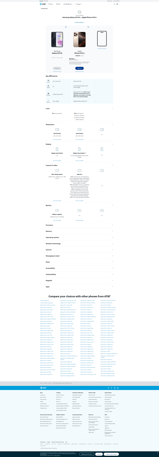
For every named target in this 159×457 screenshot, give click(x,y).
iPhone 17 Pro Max (60, 395)
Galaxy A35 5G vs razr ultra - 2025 (67, 316)
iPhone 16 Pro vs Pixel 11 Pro (86, 305)
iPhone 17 (58, 401)
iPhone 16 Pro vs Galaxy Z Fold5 (107, 330)
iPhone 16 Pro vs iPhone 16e (106, 302)
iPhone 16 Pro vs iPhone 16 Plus (87, 360)
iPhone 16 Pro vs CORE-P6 (86, 358)
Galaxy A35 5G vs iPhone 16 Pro (66, 314)
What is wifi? (91, 432)
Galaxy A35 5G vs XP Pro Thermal (67, 328)
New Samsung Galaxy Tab (61, 419)
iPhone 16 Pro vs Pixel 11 (85, 323)
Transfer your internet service (95, 406)
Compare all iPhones (44, 300)
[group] (47, 392)
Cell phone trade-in (93, 403)
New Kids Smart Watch (61, 428)
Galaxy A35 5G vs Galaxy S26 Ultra (47, 337)
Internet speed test (93, 399)
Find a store (109, 0)
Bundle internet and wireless (95, 417)
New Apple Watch (60, 421)
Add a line (74, 399)
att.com (41, 383)
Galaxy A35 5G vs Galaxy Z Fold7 (67, 335)
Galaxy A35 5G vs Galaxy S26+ (46, 339)
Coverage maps (47, 443)
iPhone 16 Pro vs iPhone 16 (86, 309)
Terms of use (54, 443)
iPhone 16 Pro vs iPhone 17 (86, 325)
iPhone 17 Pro (59, 397)
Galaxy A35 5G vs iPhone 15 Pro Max (67, 312)
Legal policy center (74, 443)
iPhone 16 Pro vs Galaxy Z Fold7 (107, 332)
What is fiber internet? (93, 424)
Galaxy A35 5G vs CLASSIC (45, 372)
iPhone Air (58, 399)
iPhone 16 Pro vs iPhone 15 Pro (107, 337)
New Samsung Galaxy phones (46, 419)
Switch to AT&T (92, 395)
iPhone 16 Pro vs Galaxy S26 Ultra (87, 335)
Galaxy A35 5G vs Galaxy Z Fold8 (47, 323)
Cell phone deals (108, 397)
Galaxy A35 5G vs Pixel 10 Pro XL (46, 365)
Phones (49, 383)
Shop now (57, 68)
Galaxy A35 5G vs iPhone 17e (46, 321)
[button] (85, 153)
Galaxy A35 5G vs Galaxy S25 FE (46, 356)
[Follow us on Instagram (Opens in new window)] (115, 388)
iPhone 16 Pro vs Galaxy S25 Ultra (108, 316)
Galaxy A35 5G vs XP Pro (65, 353)
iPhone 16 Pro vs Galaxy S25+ (107, 344)
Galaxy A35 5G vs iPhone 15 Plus (67, 344)
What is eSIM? (91, 427)
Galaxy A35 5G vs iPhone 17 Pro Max (47, 305)
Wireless (45, 383)
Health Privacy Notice (108, 443)
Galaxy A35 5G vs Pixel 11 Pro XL (46, 316)
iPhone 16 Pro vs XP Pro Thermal (107, 325)
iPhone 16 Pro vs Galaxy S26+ (87, 337)
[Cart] (114, 4)
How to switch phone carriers (95, 397)
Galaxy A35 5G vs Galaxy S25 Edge (47, 358)
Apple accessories (76, 417)
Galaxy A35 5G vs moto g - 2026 (46, 344)
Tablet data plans (76, 403)
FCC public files (42, 445)
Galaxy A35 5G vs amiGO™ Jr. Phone (67, 302)
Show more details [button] (57, 139)
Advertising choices (82, 443)
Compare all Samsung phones (46, 302)
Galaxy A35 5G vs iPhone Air (46, 332)
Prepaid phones (43, 408)
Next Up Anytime (76, 408)
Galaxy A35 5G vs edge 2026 (46, 349)
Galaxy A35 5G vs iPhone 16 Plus (46, 362)
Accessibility (60, 443)
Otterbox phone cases (77, 423)
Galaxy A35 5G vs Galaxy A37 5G (46, 353)
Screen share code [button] (109, 435)
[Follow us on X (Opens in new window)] (108, 388)
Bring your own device (93, 401)
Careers (106, 425)
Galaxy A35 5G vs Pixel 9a (65, 371)
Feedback (48, 442)
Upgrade (74, 401)
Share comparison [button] (80, 22)
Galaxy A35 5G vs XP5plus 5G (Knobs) (68, 364)
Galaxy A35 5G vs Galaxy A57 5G (46, 342)
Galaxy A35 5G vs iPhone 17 (45, 328)
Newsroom (107, 419)
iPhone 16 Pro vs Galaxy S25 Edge (87, 356)
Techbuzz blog (42, 442)
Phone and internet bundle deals (111, 403)
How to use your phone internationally (93, 422)
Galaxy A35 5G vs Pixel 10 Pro (46, 374)
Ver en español (116, 0)
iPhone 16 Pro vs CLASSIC (86, 369)
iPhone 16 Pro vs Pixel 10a (86, 344)
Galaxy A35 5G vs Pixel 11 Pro (46, 307)
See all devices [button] (44, 8)
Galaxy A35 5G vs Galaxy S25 (66, 321)
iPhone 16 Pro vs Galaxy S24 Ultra (108, 375)
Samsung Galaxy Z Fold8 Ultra (62, 406)
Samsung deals (108, 401)
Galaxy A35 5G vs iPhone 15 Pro (66, 339)
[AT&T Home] (42, 4)
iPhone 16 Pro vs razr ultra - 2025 (107, 314)
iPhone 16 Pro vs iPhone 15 (86, 365)
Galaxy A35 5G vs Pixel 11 (45, 325)
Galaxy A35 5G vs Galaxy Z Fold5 (67, 332)
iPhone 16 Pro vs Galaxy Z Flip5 (107, 321)
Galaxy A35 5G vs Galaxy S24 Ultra (88, 300)
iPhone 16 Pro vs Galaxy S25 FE (87, 353)
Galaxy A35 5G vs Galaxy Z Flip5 (66, 323)
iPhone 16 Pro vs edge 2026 (86, 346)
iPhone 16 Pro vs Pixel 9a (106, 368)
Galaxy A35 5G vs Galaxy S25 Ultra (67, 319)
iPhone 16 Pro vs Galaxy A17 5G (87, 349)
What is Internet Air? (93, 419)
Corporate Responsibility (110, 423)
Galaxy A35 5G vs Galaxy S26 (46, 314)
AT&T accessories (76, 419)
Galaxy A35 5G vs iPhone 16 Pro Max (47, 369)
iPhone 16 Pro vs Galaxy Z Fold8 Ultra (88, 316)
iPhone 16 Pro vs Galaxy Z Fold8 (87, 321)
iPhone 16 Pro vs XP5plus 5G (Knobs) (108, 361)
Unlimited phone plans (77, 395)
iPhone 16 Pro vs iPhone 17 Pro (87, 307)
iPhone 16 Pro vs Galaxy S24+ (107, 335)
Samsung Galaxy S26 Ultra (61, 403)
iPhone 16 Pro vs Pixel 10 (106, 305)
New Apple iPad (59, 417)
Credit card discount (109, 406)
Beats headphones (76, 425)
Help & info (107, 428)
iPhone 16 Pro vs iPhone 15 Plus (107, 342)
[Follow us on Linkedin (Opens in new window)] (118, 388)
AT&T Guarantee (108, 430)
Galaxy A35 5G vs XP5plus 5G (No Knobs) (68, 356)
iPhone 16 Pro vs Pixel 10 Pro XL (87, 362)
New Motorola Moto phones (46, 423)
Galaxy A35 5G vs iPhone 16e (66, 305)
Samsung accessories (77, 421)
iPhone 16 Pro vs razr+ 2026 (86, 332)
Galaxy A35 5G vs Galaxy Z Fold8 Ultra (48, 319)
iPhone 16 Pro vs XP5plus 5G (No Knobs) (109, 353)
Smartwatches (43, 403)
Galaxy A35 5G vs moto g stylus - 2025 (68, 300)
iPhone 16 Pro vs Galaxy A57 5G (87, 339)
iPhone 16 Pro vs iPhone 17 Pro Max (88, 302)
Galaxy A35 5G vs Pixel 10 (65, 307)
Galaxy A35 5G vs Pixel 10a (45, 346)
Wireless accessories (44, 406)
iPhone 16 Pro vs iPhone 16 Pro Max (88, 367)
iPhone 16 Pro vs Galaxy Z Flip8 (87, 328)
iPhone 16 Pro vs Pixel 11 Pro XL (87, 314)
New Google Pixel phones (45, 421)
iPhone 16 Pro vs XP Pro (106, 351)
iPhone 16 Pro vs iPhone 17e (86, 319)
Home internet (43, 399)
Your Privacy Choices (97, 443)
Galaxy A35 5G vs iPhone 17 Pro (46, 309)
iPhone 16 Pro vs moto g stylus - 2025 (88, 374)
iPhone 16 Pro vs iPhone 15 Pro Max (108, 309)
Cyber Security (115, 443)
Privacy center (89, 443)
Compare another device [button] (102, 48)
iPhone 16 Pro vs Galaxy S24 (106, 359)
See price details (78, 63)
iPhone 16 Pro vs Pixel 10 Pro (86, 372)
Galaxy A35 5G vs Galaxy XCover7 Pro (68, 309)
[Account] (118, 4)
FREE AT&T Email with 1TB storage (58, 442)
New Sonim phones (44, 425)
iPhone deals (107, 399)
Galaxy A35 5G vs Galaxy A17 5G (46, 351)
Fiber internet (43, 397)
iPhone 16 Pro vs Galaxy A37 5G (87, 351)
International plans (76, 397)
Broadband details (66, 443)
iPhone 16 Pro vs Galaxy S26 (86, 312)
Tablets (41, 401)
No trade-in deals (108, 411)
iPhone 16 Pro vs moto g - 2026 (87, 342)
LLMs (66, 442)
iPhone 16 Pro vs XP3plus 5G (106, 339)
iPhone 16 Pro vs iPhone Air (86, 330)
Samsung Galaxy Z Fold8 (61, 408)
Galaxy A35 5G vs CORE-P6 (45, 360)
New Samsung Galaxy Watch (62, 423)
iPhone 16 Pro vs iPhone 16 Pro (107, 312)
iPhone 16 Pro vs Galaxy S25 (106, 319)
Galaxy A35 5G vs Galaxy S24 (66, 361)
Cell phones (42, 395)
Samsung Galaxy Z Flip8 (61, 410)
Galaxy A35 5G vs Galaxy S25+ (66, 346)
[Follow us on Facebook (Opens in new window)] (112, 388)
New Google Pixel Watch (61, 425)
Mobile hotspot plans (76, 406)
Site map (41, 443)
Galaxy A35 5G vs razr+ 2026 (46, 335)
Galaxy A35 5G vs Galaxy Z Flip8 (46, 330)
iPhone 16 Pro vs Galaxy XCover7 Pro (108, 307)
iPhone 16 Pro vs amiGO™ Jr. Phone (108, 300)
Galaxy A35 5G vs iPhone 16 (45, 312)
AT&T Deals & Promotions (110, 395)
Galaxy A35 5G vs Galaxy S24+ (66, 337)
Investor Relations (108, 421)
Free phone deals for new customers (110, 408)
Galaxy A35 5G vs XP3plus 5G (66, 342)
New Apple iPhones (44, 417)
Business (46, 0)
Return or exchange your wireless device (94, 430)
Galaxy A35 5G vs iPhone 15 (45, 367)
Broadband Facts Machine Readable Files (110, 433)
